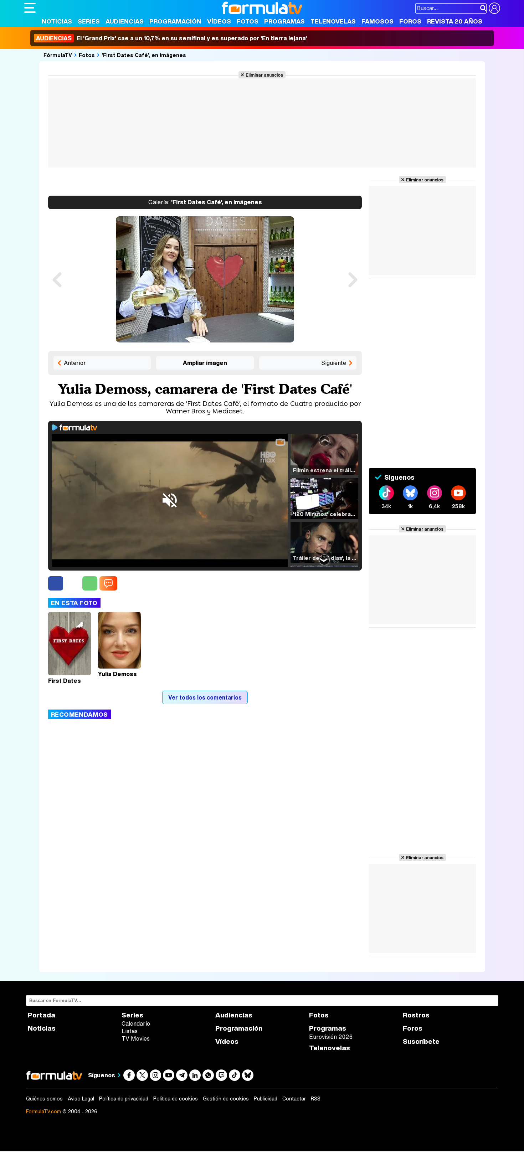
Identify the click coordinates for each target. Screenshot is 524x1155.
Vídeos (219, 21)
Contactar (294, 1098)
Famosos (377, 21)
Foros (410, 21)
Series (89, 21)
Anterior (75, 363)
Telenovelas (333, 21)
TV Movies (136, 1038)
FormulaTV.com (43, 1111)
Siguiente (333, 363)
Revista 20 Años (454, 21)
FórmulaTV (57, 55)
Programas (284, 21)
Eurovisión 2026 (331, 1036)
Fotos (247, 21)
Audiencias (125, 21)
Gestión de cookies (226, 1098)
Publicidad (265, 1098)
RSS (315, 1098)
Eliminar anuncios (264, 75)
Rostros (416, 1015)
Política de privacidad (123, 1098)
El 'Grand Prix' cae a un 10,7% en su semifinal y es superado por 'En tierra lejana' (171, 38)
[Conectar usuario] (494, 8)
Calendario (136, 1023)
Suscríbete (421, 1041)
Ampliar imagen (205, 363)
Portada (41, 1015)
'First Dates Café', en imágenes (144, 55)
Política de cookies (175, 1098)
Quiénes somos (44, 1098)
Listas (130, 1031)
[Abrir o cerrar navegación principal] (30, 8)
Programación (175, 21)
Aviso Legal (81, 1098)
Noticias (57, 21)
